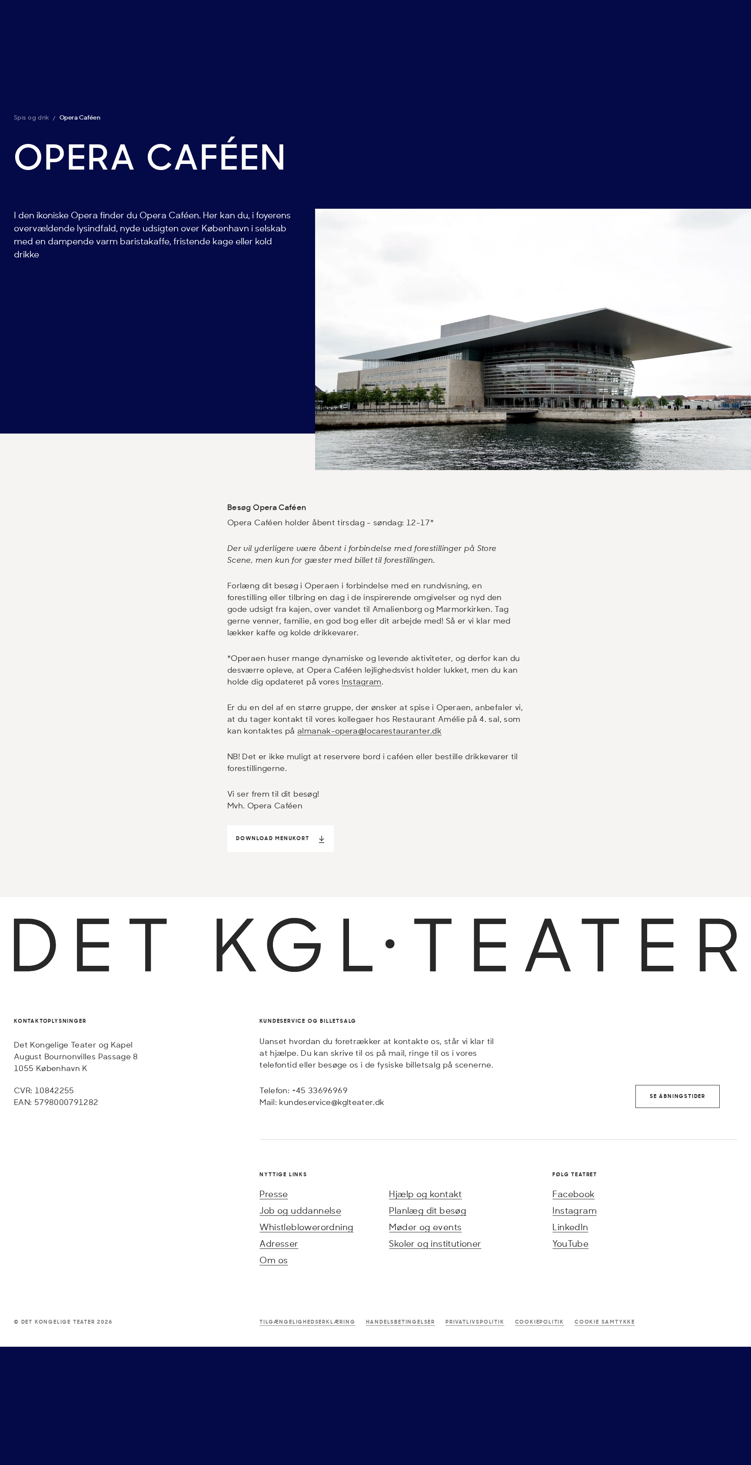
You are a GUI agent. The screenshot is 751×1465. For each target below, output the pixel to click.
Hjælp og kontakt (425, 1194)
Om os (273, 1260)
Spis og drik (31, 117)
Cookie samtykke (605, 1322)
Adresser (278, 1243)
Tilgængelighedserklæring (307, 1322)
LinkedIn (570, 1227)
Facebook (573, 1194)
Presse (273, 1194)
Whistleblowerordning (306, 1227)
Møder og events (425, 1227)
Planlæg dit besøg (427, 1210)
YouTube (570, 1243)
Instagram (361, 681)
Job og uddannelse (300, 1210)
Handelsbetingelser (400, 1322)
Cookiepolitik (539, 1322)
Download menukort (272, 838)
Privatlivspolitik (475, 1322)
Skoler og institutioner (435, 1243)
